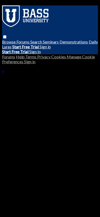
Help (20, 56)
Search (36, 41)
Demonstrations (73, 41)
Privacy (44, 56)
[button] (4, 37)
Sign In (35, 51)
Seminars (51, 41)
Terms (31, 56)
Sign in (45, 46)
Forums (23, 41)
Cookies (59, 56)
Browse (9, 41)
